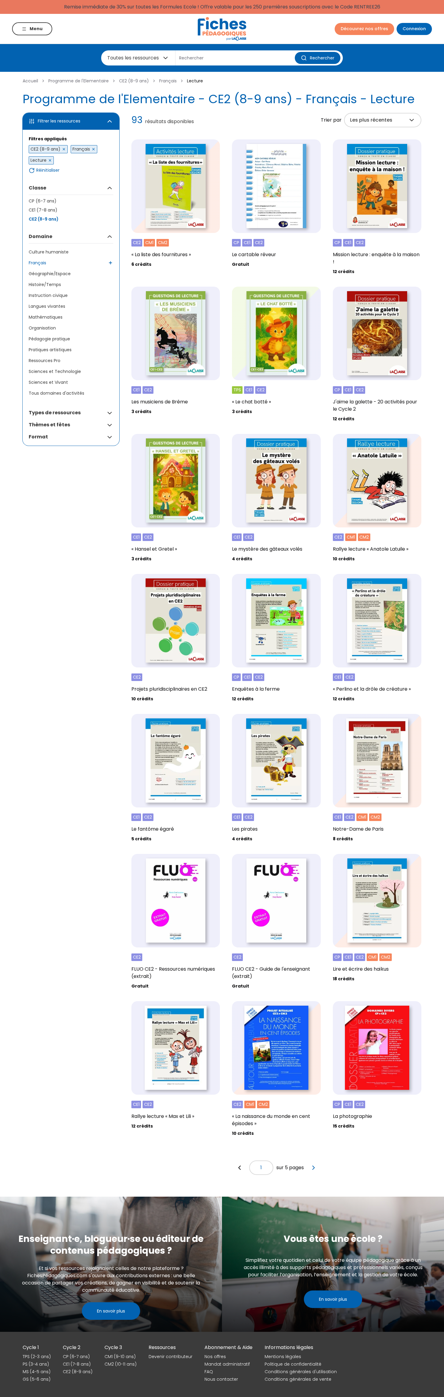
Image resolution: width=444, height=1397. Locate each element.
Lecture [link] (195, 81)
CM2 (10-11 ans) (121, 1364)
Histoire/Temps (45, 285)
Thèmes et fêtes (49, 424)
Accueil (30, 81)
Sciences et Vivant (48, 382)
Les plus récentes (371, 119)
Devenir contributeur (170, 1357)
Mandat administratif (227, 1364)
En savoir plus (111, 1311)
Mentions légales (283, 1357)
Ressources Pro (44, 361)
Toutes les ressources (133, 57)
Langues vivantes (47, 306)
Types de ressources (55, 412)
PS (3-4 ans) (36, 1364)
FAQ (208, 1372)
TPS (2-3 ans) (37, 1357)
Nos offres (215, 1357)
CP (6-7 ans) (42, 201)
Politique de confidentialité (293, 1364)
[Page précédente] (239, 1167)
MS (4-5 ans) (36, 1372)
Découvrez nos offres (364, 29)
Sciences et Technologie (55, 371)
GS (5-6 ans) (36, 1379)
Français (168, 81)
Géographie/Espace (50, 274)
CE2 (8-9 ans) (134, 81)
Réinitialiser (48, 170)
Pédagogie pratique (49, 339)
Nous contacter (221, 1379)
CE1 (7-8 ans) (43, 210)
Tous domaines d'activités (56, 393)
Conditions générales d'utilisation (301, 1372)
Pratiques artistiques (50, 350)
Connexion (414, 29)
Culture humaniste (49, 252)
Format (38, 436)
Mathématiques (46, 317)
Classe (37, 187)
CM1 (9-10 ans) (120, 1357)
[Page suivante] (313, 1167)
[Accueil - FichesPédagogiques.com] (222, 28)
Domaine (40, 236)
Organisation (42, 328)
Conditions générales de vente (298, 1379)
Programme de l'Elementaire (78, 81)
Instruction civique (48, 295)
